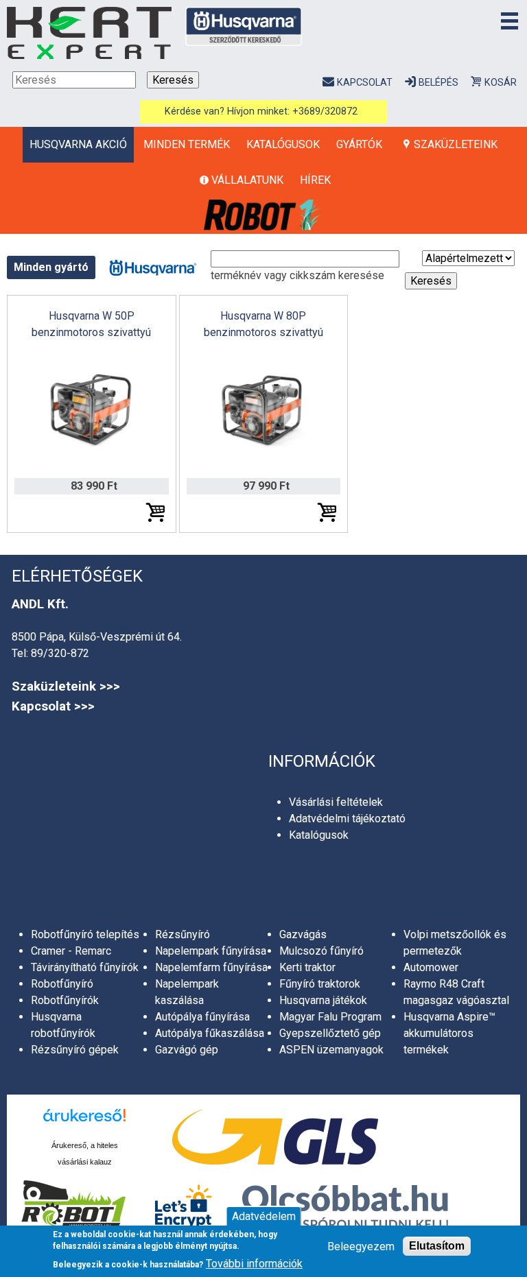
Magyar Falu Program (330, 1016)
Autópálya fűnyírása (202, 1016)
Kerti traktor (307, 967)
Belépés (438, 82)
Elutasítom (437, 1246)
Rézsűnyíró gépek (75, 1049)
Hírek (315, 180)
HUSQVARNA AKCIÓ (78, 144)
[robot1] (263, 215)
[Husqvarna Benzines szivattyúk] (153, 266)
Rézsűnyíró (182, 934)
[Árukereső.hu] (84, 1122)
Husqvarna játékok (323, 1000)
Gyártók (359, 144)
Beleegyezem (361, 1246)
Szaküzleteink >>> (66, 686)
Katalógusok (283, 144)
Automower (430, 967)
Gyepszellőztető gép (330, 1033)
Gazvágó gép (186, 1049)
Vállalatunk (247, 180)
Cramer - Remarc (71, 950)
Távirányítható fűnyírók (85, 967)
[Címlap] (89, 33)
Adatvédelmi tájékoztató (347, 818)
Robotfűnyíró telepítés (85, 934)
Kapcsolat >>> (53, 706)
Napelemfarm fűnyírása (211, 967)
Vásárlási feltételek (336, 802)
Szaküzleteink (455, 144)
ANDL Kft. (40, 604)
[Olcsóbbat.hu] (345, 1209)
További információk (254, 1263)
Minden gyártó (51, 267)
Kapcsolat (364, 82)
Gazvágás (303, 934)
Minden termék (186, 144)
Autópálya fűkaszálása (209, 1033)
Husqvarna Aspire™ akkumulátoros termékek (449, 1033)
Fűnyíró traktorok (319, 983)
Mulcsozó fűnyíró (321, 950)
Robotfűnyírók (65, 1000)
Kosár (500, 82)
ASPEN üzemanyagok (331, 1049)
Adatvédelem (264, 1216)
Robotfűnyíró (62, 983)
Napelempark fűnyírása (210, 950)
